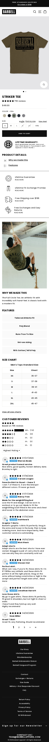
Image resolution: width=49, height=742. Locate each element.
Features (13, 165)
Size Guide (24, 682)
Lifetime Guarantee (24, 653)
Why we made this (18, 160)
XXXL (37, 126)
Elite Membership (24, 657)
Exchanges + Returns (24, 678)
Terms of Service (24, 711)
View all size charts (11, 412)
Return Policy (24, 699)
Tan (4, 116)
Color (7, 111)
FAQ (24, 690)
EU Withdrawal (24, 715)
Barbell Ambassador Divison (24, 661)
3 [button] (24, 627)
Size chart (43, 122)
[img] (16, 458)
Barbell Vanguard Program (24, 665)
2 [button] (18, 627)
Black (9, 116)
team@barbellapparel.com (24, 737)
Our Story (24, 649)
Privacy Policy (24, 707)
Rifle (14, 116)
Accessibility (24, 703)
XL (22, 126)
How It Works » (28, 148)
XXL (29, 126)
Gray (24, 116)
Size (4, 121)
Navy (19, 116)
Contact (24, 674)
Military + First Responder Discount (24, 686)
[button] (8, 101)
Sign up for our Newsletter (22, 725)
